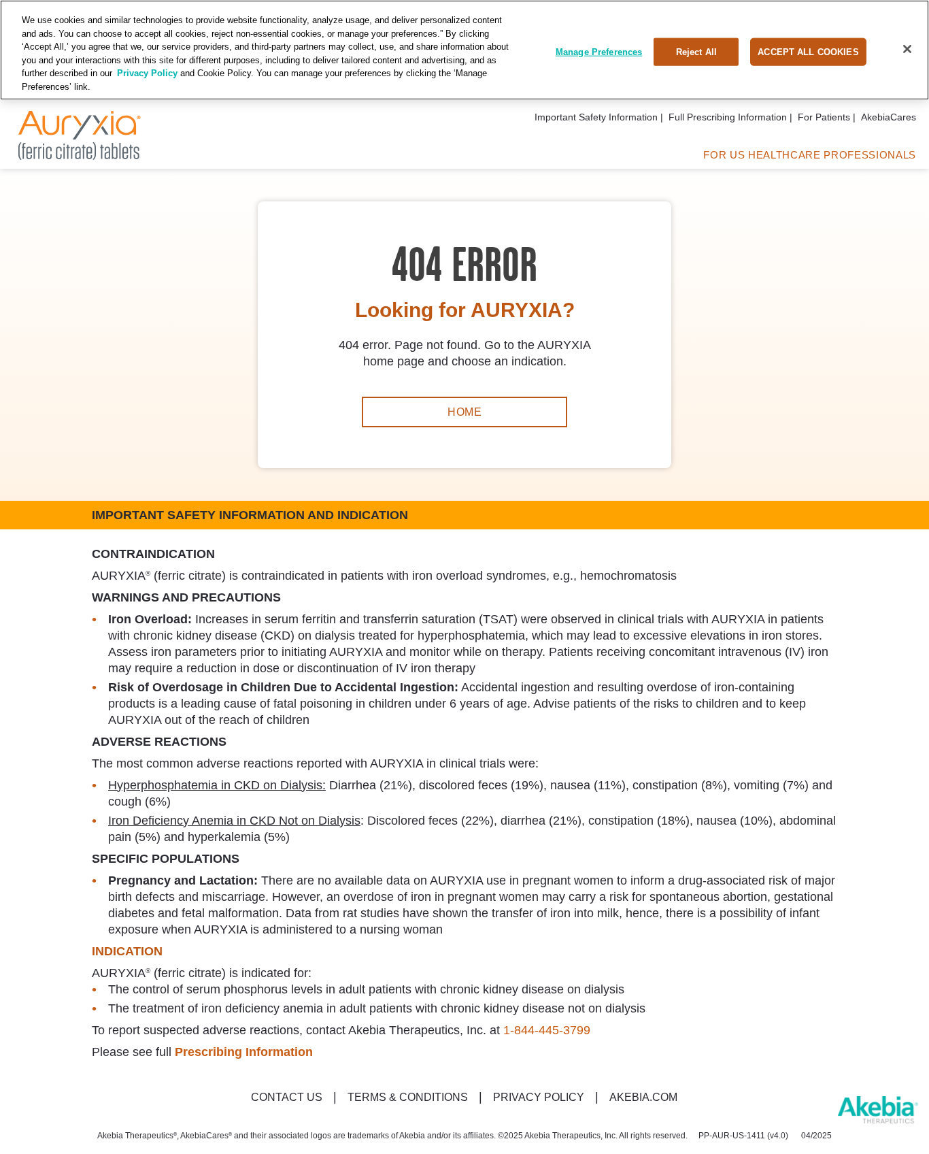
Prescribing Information (244, 1052)
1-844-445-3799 (546, 1030)
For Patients (824, 117)
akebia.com (643, 1097)
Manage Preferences (599, 51)
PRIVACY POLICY (538, 1097)
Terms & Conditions (408, 1097)
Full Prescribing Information (728, 117)
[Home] (79, 156)
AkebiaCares (888, 117)
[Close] (907, 49)
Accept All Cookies (808, 51)
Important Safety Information (596, 117)
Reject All (696, 51)
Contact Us (286, 1097)
